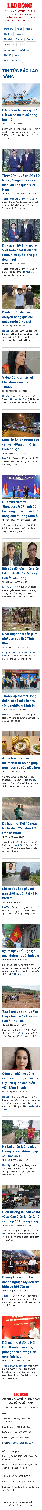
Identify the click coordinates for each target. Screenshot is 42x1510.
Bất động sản (10, 50)
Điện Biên (6, 458)
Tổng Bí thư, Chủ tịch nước (14, 1365)
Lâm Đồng (7, 587)
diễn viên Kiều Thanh (18, 399)
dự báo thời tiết (18, 845)
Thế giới (7, 55)
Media (29, 28)
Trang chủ (8, 28)
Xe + (17, 55)
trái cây (32, 780)
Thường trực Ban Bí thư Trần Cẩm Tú (19, 198)
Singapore (29, 272)
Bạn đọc (31, 39)
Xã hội (19, 28)
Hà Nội (5, 331)
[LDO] (21, 95)
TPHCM (18, 974)
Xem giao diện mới (12, 60)
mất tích (21, 1033)
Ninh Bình (6, 714)
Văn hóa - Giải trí (25, 44)
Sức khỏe (24, 50)
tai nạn (22, 910)
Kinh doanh (21, 34)
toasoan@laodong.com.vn (20, 1443)
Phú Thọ (6, 907)
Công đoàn (9, 44)
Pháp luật (8, 39)
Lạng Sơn (6, 652)
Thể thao (8, 34)
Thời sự (19, 39)
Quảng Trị (6, 1296)
